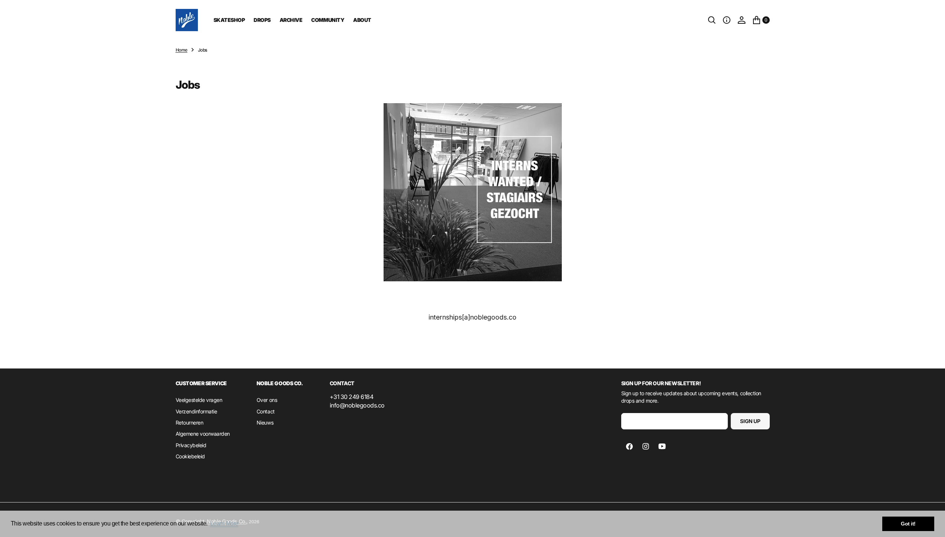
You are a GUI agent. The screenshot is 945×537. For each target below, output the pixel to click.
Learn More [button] (224, 523)
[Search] (711, 20)
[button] (726, 20)
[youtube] (662, 446)
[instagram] (646, 446)
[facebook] (629, 446)
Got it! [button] (908, 524)
